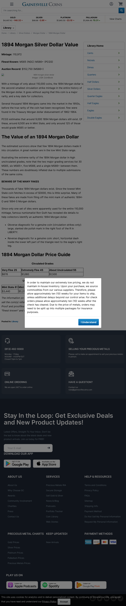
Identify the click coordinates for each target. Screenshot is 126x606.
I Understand (88, 322)
